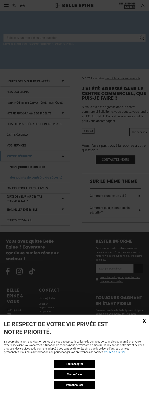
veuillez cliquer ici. (114, 352)
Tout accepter (74, 363)
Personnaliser (74, 384)
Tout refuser (74, 374)
